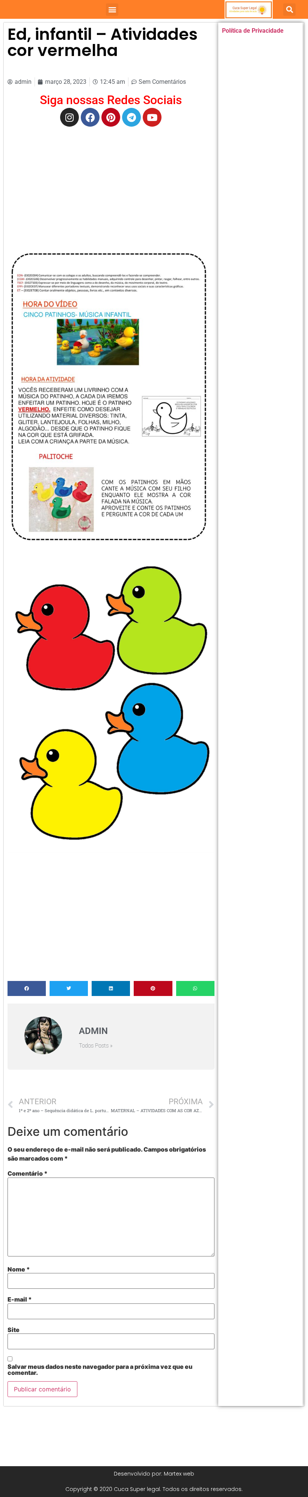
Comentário (28, 1173)
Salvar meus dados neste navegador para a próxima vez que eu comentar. (100, 1370)
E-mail (20, 1299)
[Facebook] (90, 117)
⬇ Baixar (110, 401)
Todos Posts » (96, 1046)
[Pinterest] (110, 117)
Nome (19, 1269)
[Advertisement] (111, 186)
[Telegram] (131, 117)
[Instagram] (69, 117)
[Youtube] (152, 117)
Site (14, 1330)
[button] (112, 9)
